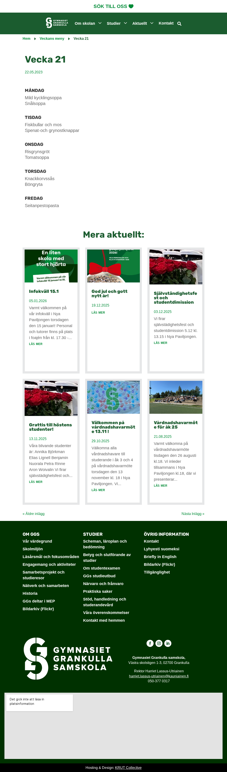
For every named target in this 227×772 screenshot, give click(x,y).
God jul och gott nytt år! (109, 293)
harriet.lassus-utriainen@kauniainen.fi (159, 676)
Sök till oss (110, 6)
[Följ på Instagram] (158, 643)
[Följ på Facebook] (150, 643)
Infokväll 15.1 (44, 291)
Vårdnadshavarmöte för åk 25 (176, 425)
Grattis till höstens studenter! (50, 427)
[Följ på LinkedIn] (167, 643)
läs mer (35, 343)
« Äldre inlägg (34, 514)
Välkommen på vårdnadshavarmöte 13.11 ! (113, 427)
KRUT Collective (128, 768)
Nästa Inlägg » (193, 514)
